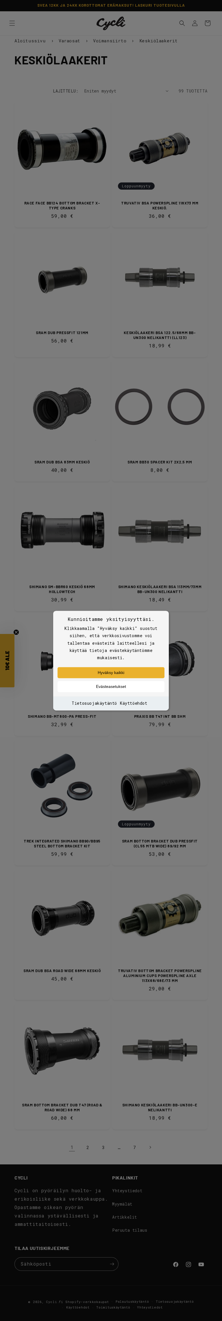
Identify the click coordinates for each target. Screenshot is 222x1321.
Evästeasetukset (111, 686)
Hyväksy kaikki (111, 673)
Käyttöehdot (133, 703)
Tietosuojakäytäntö (94, 703)
